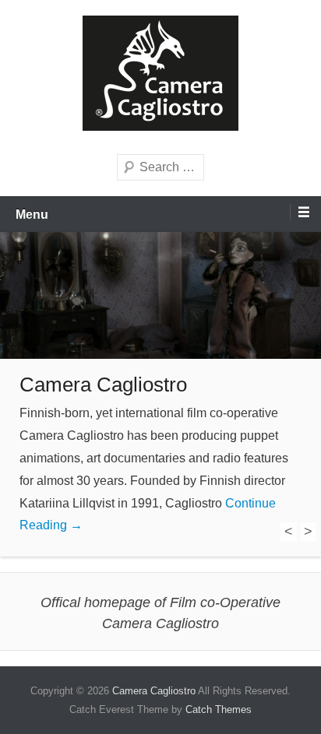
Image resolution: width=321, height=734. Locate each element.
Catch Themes (218, 709)
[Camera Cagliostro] (160, 295)
